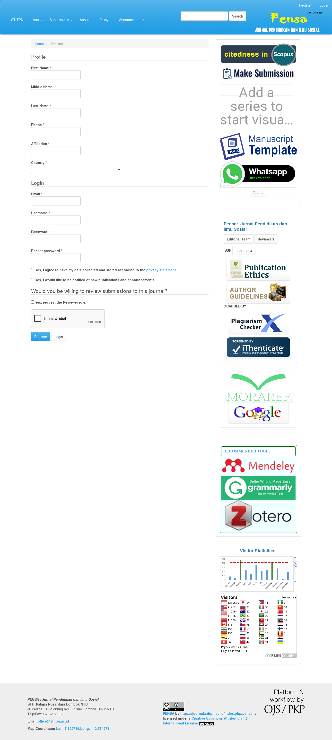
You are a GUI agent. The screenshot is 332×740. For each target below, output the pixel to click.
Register (305, 5)
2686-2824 (244, 250)
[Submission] (258, 54)
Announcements (131, 19)
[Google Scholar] (258, 413)
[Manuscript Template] (258, 146)
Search (237, 16)
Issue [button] (35, 19)
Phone (45, 124)
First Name (48, 67)
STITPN (17, 19)
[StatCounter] (258, 573)
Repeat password (54, 250)
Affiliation (47, 143)
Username (48, 212)
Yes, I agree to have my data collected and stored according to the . (105, 269)
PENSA (168, 713)
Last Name (48, 105)
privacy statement (161, 269)
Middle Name (41, 86)
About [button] (85, 19)
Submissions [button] (60, 19)
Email (44, 193)
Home (39, 43)
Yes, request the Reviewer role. (60, 302)
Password (47, 231)
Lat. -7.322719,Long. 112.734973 (82, 728)
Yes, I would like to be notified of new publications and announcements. (95, 279)
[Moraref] (258, 387)
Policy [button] (104, 19)
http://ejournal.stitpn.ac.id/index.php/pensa (216, 713)
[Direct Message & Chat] (258, 173)
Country (46, 162)
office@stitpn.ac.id (53, 721)
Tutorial (258, 192)
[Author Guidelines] (258, 292)
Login (324, 5)
